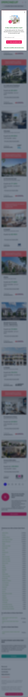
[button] (25, 12)
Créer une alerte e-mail (15, 42)
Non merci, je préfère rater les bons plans (14, 47)
